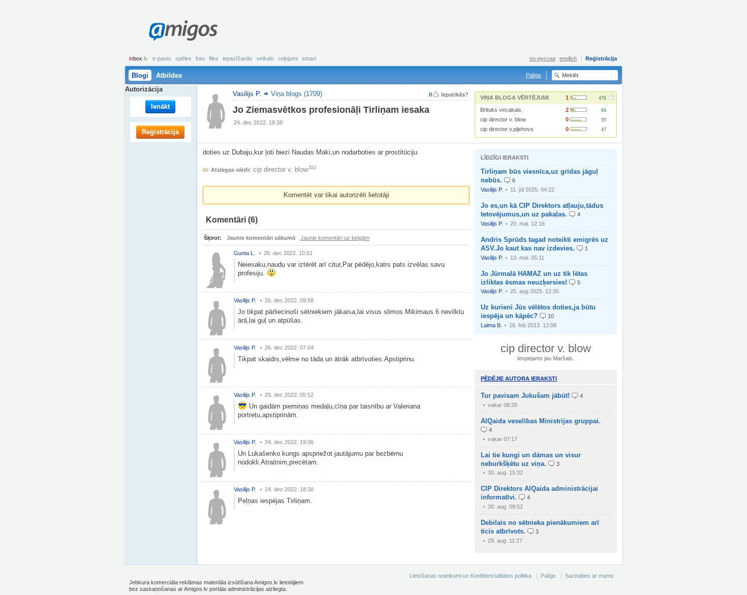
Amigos (183, 30)
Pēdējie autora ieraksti (519, 378)
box (138, 58)
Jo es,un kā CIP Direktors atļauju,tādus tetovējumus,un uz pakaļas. (542, 210)
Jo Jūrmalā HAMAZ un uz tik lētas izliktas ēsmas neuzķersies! (534, 278)
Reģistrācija (601, 58)
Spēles (183, 58)
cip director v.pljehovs (507, 129)
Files (214, 58)
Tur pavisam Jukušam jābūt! (525, 395)
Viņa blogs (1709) (296, 94)
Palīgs (533, 75)
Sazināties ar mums (589, 576)
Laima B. (491, 325)
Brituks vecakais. (501, 110)
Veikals (265, 58)
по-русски (542, 58)
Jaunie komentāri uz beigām (334, 238)
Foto (200, 58)
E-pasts (161, 58)
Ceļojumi (288, 58)
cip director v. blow (503, 119)
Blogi (140, 75)
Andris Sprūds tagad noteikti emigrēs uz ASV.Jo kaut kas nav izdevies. (544, 244)
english (568, 58)
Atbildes (169, 75)
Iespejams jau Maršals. (545, 358)
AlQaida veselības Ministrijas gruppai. (541, 421)
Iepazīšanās (238, 58)
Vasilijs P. (492, 189)
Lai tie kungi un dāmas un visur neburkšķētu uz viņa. (531, 459)
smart (309, 58)
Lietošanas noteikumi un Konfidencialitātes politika (471, 576)
